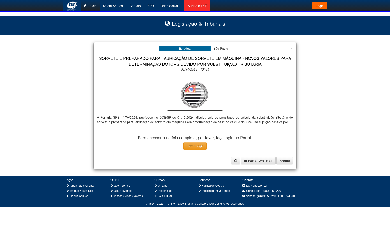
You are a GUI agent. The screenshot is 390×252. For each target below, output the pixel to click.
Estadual (185, 48)
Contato (135, 5)
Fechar (284, 160)
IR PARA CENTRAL (258, 160)
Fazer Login (195, 146)
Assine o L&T (197, 5)
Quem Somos (113, 5)
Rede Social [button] (170, 5)
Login (320, 5)
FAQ (151, 5)
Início (92, 5)
